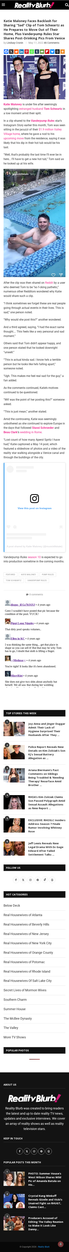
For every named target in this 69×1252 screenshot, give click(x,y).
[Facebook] (6, 51)
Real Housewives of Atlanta (23, 915)
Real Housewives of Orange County (28, 952)
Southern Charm (15, 999)
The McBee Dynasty (18, 1018)
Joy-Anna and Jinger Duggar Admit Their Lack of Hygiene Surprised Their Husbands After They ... (46, 729)
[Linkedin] (21, 51)
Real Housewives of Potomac (24, 962)
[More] (62, 51)
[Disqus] (34, 643)
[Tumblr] (37, 51)
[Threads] (57, 51)
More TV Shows (15, 1037)
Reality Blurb (44, 1247)
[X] (11, 51)
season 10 (34, 557)
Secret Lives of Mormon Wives (25, 990)
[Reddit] (16, 51)
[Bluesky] (52, 51)
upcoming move (14, 138)
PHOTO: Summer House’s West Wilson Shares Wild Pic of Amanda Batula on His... (44, 1179)
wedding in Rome (31, 432)
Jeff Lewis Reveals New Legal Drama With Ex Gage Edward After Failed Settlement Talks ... (45, 848)
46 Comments (51, 42)
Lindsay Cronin (15, 42)
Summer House (15, 1009)
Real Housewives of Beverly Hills (26, 924)
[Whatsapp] (32, 51)
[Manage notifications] (61, 1244)
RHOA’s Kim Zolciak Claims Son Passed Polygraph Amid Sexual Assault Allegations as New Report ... (46, 802)
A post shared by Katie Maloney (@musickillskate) (34, 546)
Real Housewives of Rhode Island (27, 971)
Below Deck (12, 905)
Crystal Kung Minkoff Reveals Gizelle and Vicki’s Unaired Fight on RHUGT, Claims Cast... (45, 1201)
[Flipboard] (47, 51)
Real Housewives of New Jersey (26, 934)
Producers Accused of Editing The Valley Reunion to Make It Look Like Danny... (45, 1223)
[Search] (65, 5)
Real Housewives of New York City (28, 943)
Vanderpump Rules (37, 580)
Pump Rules (48, 574)
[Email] (42, 51)
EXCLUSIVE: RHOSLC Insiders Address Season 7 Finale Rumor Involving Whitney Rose (46, 825)
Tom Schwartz (13, 580)
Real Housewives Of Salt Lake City (28, 981)
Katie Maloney (28, 574)
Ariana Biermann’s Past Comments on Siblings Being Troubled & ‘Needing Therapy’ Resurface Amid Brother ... (46, 777)
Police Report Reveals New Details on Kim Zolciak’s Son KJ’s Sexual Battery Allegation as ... (46, 752)
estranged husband (31, 108)
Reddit (49, 282)
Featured (10, 574)
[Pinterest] (26, 51)
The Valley (11, 1028)
